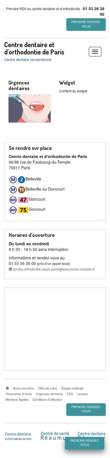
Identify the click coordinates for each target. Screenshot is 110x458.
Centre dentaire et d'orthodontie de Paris (34, 48)
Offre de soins (47, 388)
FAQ (70, 393)
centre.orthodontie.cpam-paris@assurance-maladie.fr (53, 269)
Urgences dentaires (49, 393)
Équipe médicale (72, 388)
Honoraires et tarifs (19, 393)
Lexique (82, 393)
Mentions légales (17, 399)
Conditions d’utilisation (47, 399)
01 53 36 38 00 (22, 263)
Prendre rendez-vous (86, 24)
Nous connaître (23, 388)
